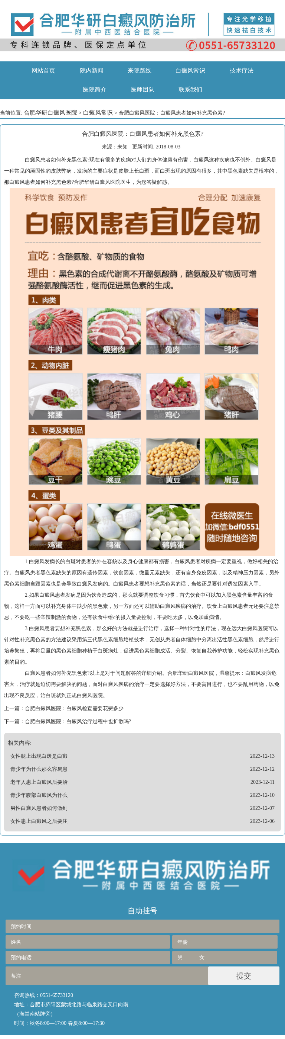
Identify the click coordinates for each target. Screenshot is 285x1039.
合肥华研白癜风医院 (50, 112)
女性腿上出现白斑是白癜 (39, 756)
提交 (243, 976)
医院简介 (95, 89)
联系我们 (190, 89)
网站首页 (43, 70)
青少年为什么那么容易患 (39, 769)
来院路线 (139, 70)
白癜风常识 (190, 70)
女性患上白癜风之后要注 (39, 821)
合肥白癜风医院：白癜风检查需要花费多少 (74, 708)
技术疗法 (241, 70)
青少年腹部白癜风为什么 (39, 795)
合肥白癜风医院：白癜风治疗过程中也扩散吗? (78, 721)
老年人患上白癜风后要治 (39, 782)
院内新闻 (92, 70)
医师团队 (142, 89)
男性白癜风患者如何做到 (39, 808)
